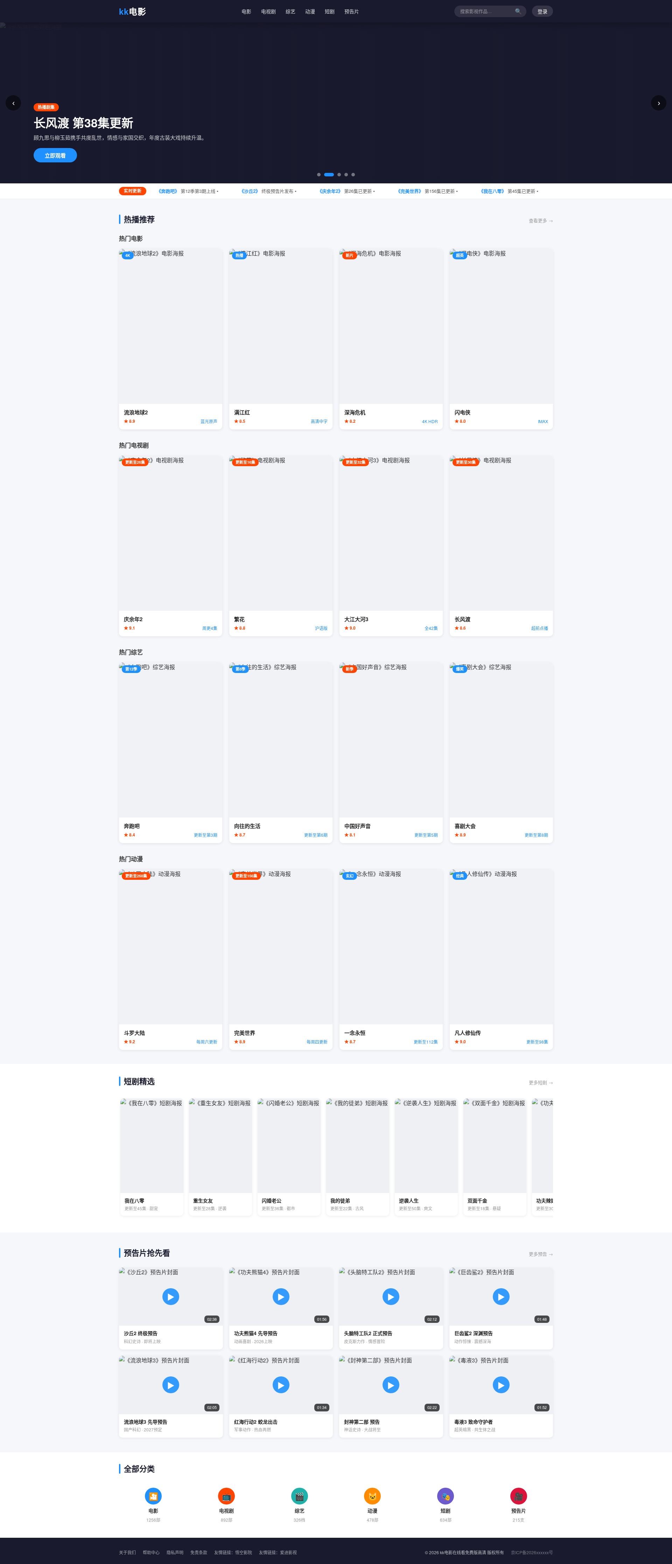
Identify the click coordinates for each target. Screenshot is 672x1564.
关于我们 (127, 1552)
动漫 (310, 11)
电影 (132, 11)
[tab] (319, 174)
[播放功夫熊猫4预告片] (281, 1308)
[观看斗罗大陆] (170, 959)
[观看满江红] (280, 339)
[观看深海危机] (391, 339)
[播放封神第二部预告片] (391, 1397)
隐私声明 (175, 1552)
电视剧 (268, 11)
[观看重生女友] (220, 1157)
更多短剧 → (541, 1082)
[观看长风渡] (501, 546)
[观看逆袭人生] (426, 1157)
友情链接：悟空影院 (233, 1552)
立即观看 (55, 156)
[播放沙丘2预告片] (171, 1308)
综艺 (290, 11)
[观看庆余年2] (170, 546)
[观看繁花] (280, 546)
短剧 (330, 11)
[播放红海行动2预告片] (281, 1397)
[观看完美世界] (280, 959)
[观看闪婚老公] (289, 1157)
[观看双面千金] (494, 1157)
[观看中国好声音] (391, 752)
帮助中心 (151, 1552)
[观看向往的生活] (280, 752)
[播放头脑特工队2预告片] (391, 1308)
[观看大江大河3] (391, 546)
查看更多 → (541, 220)
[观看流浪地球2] (170, 339)
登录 (542, 11)
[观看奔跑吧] (170, 752)
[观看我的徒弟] (357, 1157)
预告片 (351, 11)
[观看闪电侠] (501, 339)
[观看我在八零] (151, 1157)
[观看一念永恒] (391, 959)
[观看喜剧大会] (501, 752)
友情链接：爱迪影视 (278, 1552)
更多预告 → (541, 1253)
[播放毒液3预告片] (501, 1397)
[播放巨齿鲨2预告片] (501, 1308)
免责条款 (198, 1552)
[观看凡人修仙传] (501, 959)
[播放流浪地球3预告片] (171, 1397)
